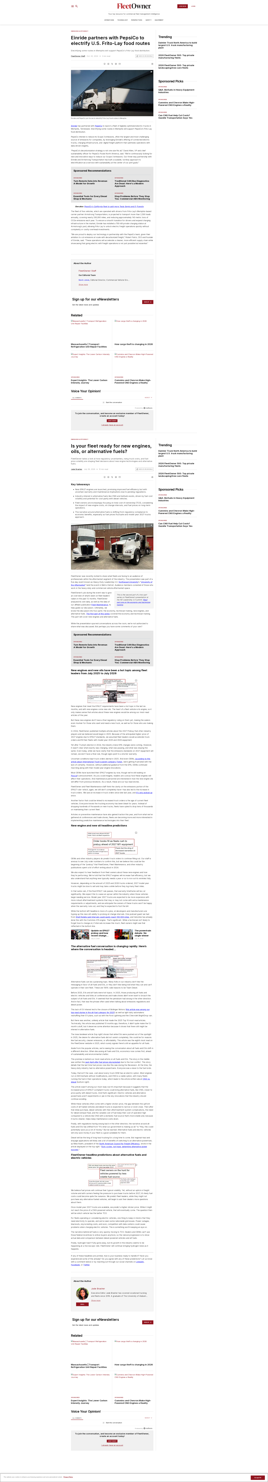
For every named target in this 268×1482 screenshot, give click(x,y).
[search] (76, 6)
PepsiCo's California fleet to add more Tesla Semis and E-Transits (114, 211)
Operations (109, 20)
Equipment (159, 20)
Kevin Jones (84, 287)
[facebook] (105, 64)
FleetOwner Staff (78, 56)
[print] (152, 64)
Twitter (86, 1299)
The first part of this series (98, 621)
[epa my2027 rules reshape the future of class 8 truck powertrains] (124, 957)
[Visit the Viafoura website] (147, 415)
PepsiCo (98, 126)
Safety (148, 20)
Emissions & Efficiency (79, 31)
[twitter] (112, 64)
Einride (74, 126)
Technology (122, 20)
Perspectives (136, 20)
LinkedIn (140, 1296)
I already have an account (112, 432)
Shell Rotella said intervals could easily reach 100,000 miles (102, 939)
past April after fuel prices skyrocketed (102, 1093)
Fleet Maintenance (99, 612)
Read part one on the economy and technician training (133, 609)
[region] (112, 410)
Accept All (257, 1477)
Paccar (74, 790)
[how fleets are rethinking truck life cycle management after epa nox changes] (80, 957)
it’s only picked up (144, 806)
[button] (72, 6)
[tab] (77, 405)
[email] (120, 64)
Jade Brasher (76, 477)
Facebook (75, 1299)
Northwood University (128, 589)
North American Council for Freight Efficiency (119, 1178)
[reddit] (116, 64)
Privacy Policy (68, 1477)
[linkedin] (108, 64)
